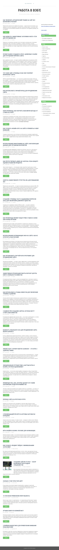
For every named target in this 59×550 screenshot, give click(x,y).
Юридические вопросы (46, 97)
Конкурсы (44, 65)
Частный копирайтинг (46, 111)
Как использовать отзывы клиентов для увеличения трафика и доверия (20, 293)
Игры (13, 417)
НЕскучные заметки (46, 74)
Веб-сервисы (45, 52)
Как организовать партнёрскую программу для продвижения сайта (18, 256)
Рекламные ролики (46, 83)
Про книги (12, 512)
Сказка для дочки (45, 107)
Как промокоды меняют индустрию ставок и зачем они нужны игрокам (20, 218)
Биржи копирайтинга (26, 466)
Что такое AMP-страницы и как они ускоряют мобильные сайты (18, 73)
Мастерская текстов (46, 72)
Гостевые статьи (45, 61)
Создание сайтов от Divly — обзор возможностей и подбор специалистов (25, 463)
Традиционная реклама (47, 90)
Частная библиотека (46, 109)
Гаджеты (44, 56)
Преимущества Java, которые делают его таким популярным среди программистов (19, 383)
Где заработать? (28, 3)
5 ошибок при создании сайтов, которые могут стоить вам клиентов (18, 311)
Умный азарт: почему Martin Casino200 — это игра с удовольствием (20, 349)
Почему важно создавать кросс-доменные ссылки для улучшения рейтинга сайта (20, 55)
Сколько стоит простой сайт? (13, 481)
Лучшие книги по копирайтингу (13, 511)
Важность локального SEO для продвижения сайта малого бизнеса (20, 330)
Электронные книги (46, 95)
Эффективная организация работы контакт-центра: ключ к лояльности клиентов (20, 274)
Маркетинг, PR (14, 528)
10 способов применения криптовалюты (16, 496)
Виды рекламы (15, 448)
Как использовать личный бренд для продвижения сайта (20, 91)
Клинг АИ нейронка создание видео (47, 24)
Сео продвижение (45, 86)
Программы (44, 79)
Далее (6, 32)
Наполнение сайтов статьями (49, 113)
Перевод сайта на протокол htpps (14, 399)
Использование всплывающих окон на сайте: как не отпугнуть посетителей (20, 236)
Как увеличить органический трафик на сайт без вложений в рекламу (19, 21)
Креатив (44, 68)
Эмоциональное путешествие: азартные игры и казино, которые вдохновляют (19, 366)
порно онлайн (44, 30)
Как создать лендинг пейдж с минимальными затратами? (18, 446)
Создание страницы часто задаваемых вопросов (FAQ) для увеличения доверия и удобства (19, 199)
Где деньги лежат (15, 497)
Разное (43, 81)
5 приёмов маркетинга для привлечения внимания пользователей (19, 526)
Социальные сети (45, 88)
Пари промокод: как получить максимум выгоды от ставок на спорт (20, 111)
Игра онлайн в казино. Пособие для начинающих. (19, 430)
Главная (13, 23)
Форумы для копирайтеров (47, 40)
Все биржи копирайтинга (47, 38)
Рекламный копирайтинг (47, 106)
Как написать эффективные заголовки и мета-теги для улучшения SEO (20, 37)
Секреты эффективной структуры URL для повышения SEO (21, 181)
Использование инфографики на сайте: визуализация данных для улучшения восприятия (21, 144)
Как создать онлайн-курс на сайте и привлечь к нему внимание (21, 129)
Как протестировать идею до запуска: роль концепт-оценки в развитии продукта (20, 162)
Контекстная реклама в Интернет (48, 66)
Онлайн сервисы (45, 75)
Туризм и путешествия (46, 92)
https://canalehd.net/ (45, 34)
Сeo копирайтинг (46, 115)
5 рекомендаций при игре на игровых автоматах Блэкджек (19, 415)
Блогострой (15, 482)
